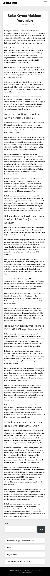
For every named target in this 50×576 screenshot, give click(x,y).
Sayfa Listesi (12, 555)
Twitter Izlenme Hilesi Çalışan (18, 561)
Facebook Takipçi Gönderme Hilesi (20, 541)
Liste (9, 548)
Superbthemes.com (25, 573)
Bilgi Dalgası (10, 2)
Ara (6, 523)
